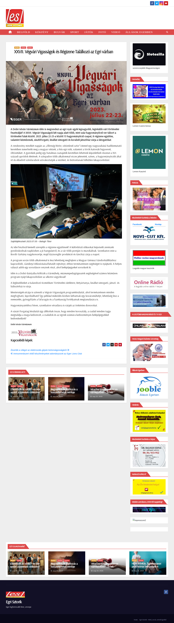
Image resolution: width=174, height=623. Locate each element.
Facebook (137, 224)
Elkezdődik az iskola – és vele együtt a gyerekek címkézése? (25, 390)
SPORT (74, 32)
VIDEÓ (115, 32)
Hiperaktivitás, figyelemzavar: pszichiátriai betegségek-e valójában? (147, 566)
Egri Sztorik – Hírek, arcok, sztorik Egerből (152, 620)
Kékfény (66, 386)
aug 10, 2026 (139, 571)
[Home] (10, 32)
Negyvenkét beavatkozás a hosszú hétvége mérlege (64, 390)
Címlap (23, 47)
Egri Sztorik (14, 601)
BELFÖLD (23, 32)
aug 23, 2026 (98, 396)
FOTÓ (102, 32)
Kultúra (30, 47)
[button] (167, 32)
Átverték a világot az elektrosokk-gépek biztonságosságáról (39, 350)
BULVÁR (59, 32)
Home (136, 620)
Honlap (158, 224)
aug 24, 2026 (18, 396)
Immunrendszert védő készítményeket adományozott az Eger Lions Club (47, 353)
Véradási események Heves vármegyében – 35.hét (103, 390)
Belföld (17, 47)
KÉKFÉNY (42, 32)
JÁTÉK (88, 32)
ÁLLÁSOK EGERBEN (139, 32)
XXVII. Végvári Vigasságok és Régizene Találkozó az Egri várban (63, 51)
